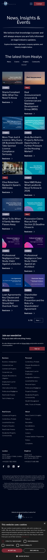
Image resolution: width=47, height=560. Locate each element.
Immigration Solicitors (32, 377)
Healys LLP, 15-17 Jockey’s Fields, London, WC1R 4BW (12, 456)
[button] (31, 3)
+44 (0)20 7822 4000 (9, 461)
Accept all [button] (12, 550)
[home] (8, 3)
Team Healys (29, 429)
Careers (28, 433)
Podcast (27, 419)
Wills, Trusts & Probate (33, 404)
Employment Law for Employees (32, 372)
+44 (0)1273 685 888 (31, 461)
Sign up (37, 349)
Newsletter (29, 422)
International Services (9, 388)
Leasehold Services (31, 381)
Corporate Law (7, 372)
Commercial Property (9, 369)
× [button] (44, 523)
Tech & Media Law (8, 398)
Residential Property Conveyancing (32, 396)
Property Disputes (31, 391)
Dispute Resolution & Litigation (9, 377)
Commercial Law (7, 365)
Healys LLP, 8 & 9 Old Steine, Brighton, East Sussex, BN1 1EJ (33, 456)
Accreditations (30, 426)
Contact (39, 4)
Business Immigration (9, 362)
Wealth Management (32, 401)
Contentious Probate (32, 362)
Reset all (24, 64)
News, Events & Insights (33, 415)
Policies (27, 440)
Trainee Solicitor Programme (34, 436)
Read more (25, 537)
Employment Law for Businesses (9, 383)
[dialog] (23, 540)
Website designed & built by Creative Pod (23, 512)
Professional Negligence (10, 391)
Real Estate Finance (8, 395)
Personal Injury (30, 384)
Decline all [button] (34, 550)
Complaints (29, 443)
